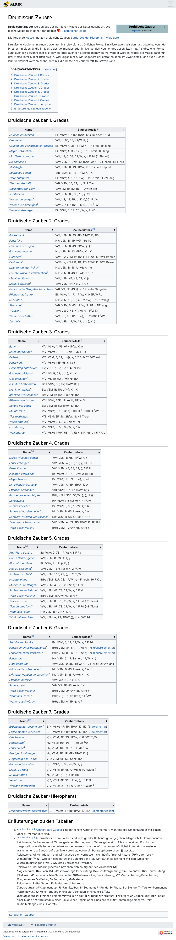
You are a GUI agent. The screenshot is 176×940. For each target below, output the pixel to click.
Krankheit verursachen (23, 395)
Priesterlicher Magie (73, 30)
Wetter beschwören (22, 701)
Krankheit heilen (19, 389)
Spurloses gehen (20, 172)
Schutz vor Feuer (20, 405)
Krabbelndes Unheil (21, 764)
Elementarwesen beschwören (28, 811)
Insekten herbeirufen (22, 384)
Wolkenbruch (17, 432)
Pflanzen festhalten (21, 490)
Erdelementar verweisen (25, 732)
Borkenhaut (16, 235)
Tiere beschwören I (21, 527)
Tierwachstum (18, 601)
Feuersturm (16, 742)
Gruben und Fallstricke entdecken (31, 145)
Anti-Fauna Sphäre (21, 642)
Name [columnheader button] (30, 129)
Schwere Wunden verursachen (28, 517)
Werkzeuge (18, 925)
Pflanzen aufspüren (21, 294)
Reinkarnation (18, 775)
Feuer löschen (18, 468)
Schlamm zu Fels (20, 574)
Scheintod (15, 300)
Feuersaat (15, 658)
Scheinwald (16, 500)
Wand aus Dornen (20, 696)
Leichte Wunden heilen (23, 267)
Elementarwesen (102, 811)
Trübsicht (15, 310)
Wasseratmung (18, 421)
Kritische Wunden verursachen (28, 674)
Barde (74, 37)
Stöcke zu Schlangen (23, 585)
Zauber (29, 914)
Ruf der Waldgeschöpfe (24, 495)
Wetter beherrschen (22, 785)
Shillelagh (15, 167)
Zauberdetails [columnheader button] (88, 129)
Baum (12, 346)
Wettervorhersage (20, 210)
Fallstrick (15, 357)
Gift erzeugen (18, 378)
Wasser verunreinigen (23, 205)
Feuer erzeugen (19, 463)
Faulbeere (15, 262)
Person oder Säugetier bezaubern (31, 289)
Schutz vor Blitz (19, 506)
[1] (33, 128)
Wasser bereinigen (21, 199)
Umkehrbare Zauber (49, 829)
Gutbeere (15, 257)
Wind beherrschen (21, 617)
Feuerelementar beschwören (27, 647)
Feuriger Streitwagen (22, 753)
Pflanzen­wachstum (21, 400)
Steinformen (17, 411)
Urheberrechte (26, 936)
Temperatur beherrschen (25, 522)
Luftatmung (16, 427)
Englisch (136, 30)
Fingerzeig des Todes (23, 759)
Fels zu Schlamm (20, 568)
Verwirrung (16, 780)
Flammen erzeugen (21, 246)
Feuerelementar (104, 647)
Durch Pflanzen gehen (23, 457)
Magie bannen (18, 479)
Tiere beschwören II (22, 595)
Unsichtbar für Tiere (22, 188)
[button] (166, 26)
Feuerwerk (16, 362)
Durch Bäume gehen (22, 558)
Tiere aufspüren (19, 178)
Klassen (30, 37)
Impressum (42, 936)
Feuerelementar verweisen (26, 653)
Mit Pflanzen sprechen (23, 484)
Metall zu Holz (18, 769)
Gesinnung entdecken (23, 368)
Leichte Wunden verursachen (28, 273)
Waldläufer (113, 37)
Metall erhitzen (19, 278)
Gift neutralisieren (20, 373)
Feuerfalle (15, 240)
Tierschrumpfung (20, 606)
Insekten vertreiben (21, 473)
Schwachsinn (17, 685)
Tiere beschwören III (22, 690)
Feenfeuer (15, 140)
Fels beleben (17, 737)
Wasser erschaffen (21, 316)
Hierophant (97, 37)
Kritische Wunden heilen (24, 669)
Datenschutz (9, 936)
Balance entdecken (21, 135)
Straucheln (16, 305)
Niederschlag (17, 162)
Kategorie (15, 914)
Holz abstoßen (18, 663)
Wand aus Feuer (19, 611)
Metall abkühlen (19, 283)
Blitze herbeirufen (20, 351)
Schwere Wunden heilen (24, 511)
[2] (97, 128)
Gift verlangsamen (21, 251)
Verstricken (16, 194)
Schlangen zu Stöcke (23, 590)
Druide (84, 37)
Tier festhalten (18, 416)
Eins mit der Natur (21, 563)
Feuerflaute (16, 748)
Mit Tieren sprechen (22, 156)
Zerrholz (14, 321)
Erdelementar (97, 726)
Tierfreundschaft (20, 183)
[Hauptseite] (12, 4)
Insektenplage (18, 579)
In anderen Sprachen (45, 925)
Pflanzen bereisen (20, 680)
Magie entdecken (20, 151)
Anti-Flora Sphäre (20, 552)
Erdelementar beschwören (26, 726)
